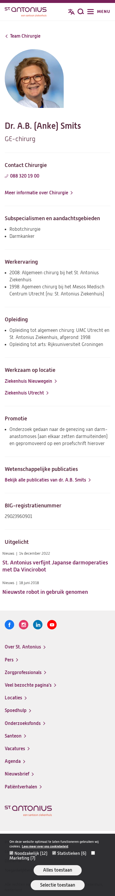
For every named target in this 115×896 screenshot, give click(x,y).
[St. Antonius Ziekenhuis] (26, 12)
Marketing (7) (22, 858)
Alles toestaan (57, 870)
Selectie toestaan (57, 885)
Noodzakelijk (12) (30, 853)
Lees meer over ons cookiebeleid (45, 846)
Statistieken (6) (71, 853)
